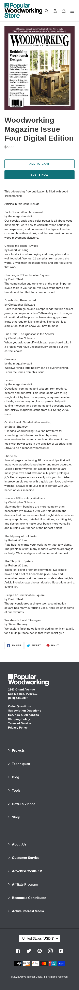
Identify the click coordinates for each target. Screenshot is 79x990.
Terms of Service (19, 723)
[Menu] (72, 10)
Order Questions (19, 706)
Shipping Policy (19, 719)
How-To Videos (23, 804)
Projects (18, 750)
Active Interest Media (28, 911)
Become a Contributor (29, 898)
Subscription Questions (24, 710)
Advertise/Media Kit (27, 871)
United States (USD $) (38, 938)
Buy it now (39, 174)
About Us (19, 844)
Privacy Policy (18, 727)
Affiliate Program (25, 884)
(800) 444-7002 (18, 698)
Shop (16, 817)
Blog (15, 777)
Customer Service (26, 857)
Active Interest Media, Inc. (33, 976)
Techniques (21, 764)
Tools (16, 790)
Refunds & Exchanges (23, 714)
